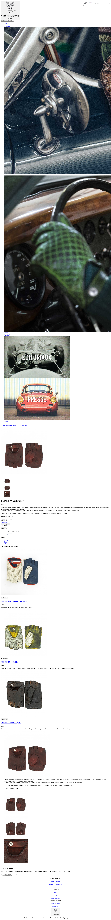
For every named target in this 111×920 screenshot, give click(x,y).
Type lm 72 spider (23, 425)
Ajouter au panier (5, 524)
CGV (55, 895)
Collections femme (55, 906)
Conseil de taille (4, 522)
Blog (2, 424)
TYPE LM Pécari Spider (11, 723)
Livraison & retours (56, 881)
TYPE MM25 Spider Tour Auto (14, 601)
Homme (7, 425)
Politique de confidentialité (55, 884)
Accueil (3, 425)
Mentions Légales (55, 898)
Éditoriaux (55, 892)
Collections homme (55, 903)
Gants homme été (13, 425)
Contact (56, 887)
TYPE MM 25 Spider (10, 662)
